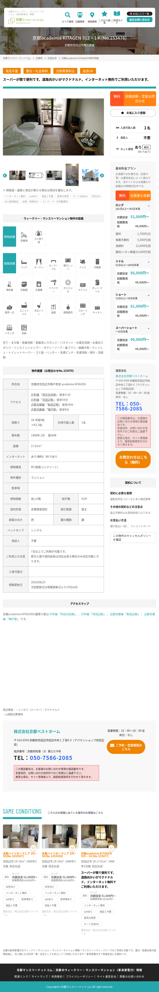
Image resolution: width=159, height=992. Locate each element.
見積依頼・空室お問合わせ (140, 98)
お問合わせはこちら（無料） (133, 459)
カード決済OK (80, 196)
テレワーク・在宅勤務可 (55, 201)
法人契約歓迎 (11, 201)
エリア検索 (67, 21)
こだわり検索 (104, 21)
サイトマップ (40, 976)
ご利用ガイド (117, 21)
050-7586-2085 (129, 406)
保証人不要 (47, 196)
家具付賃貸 (63, 196)
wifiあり (33, 196)
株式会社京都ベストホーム (132, 376)
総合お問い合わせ (140, 19)
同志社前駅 (49, 394)
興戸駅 (52, 409)
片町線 (35, 394)
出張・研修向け (30, 201)
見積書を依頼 (140, 195)
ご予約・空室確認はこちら (129, 747)
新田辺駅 (53, 404)
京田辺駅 (47, 400)
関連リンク (21, 976)
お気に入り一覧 (141, 13)
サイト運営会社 (106, 976)
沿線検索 (80, 21)
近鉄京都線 (38, 404)
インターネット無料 (14, 196)
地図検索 (92, 21)
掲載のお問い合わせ (132, 976)
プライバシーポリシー (80, 976)
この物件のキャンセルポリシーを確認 (132, 537)
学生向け (96, 196)
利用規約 (57, 976)
